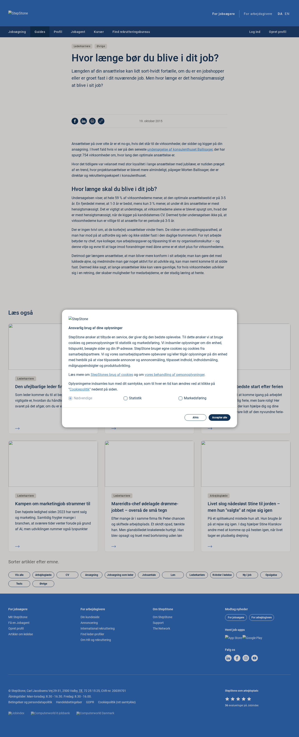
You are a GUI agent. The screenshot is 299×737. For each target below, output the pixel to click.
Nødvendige (83, 398)
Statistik (135, 398)
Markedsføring (195, 398)
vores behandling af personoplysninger (174, 375)
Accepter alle (219, 417)
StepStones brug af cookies (112, 375)
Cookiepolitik (80, 389)
